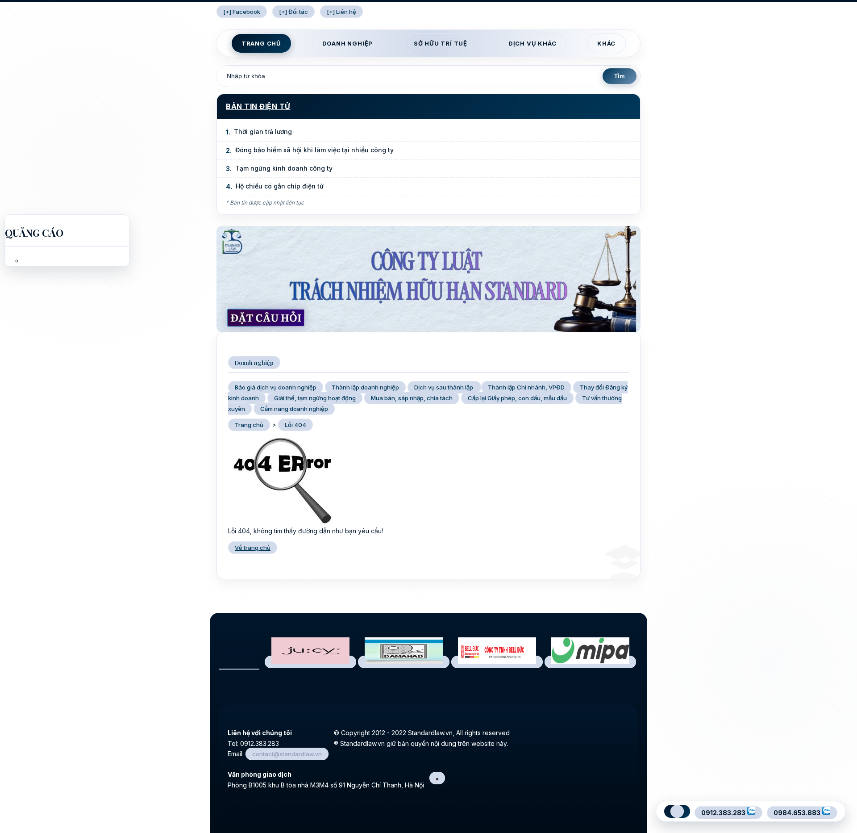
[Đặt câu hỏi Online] (428, 329)
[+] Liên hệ (341, 11)
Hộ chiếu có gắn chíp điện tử (280, 186)
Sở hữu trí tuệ (440, 43)
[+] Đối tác (293, 11)
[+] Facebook (241, 11)
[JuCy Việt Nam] (310, 662)
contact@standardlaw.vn (287, 754)
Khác (606, 43)
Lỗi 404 (295, 424)
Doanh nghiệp (347, 43)
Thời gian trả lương (263, 131)
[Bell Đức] (497, 662)
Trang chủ (261, 43)
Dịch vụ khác (532, 43)
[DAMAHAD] (403, 662)
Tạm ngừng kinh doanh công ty (284, 168)
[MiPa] (590, 662)
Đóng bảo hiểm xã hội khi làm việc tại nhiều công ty (314, 150)
